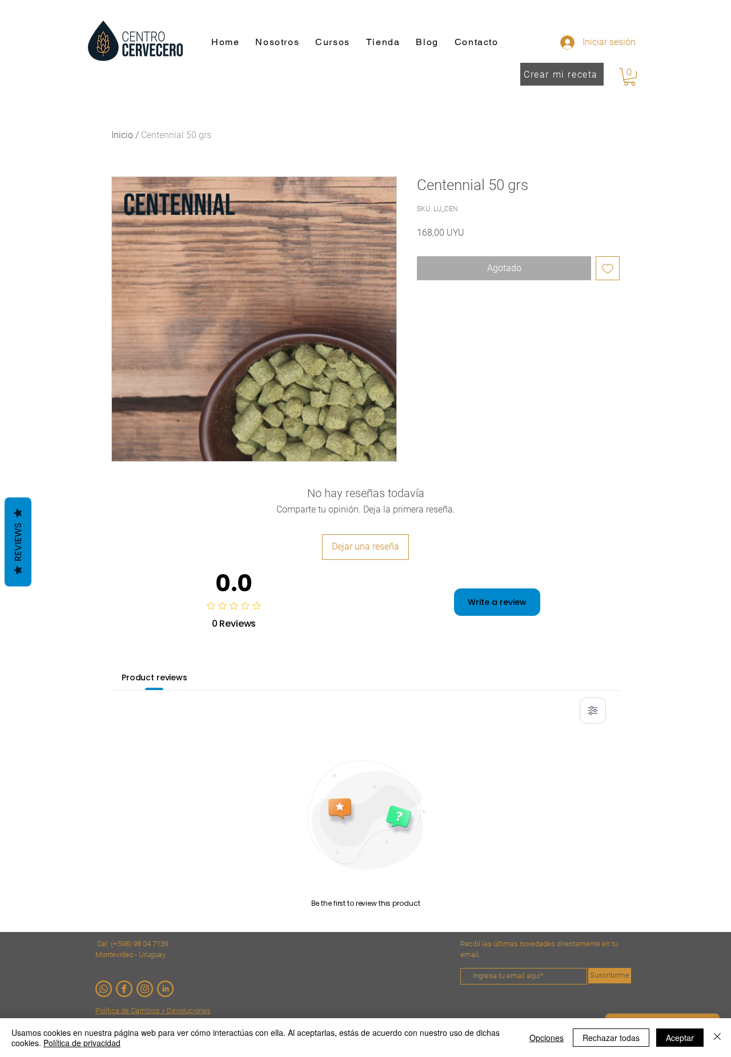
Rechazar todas (611, 1037)
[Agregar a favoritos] (608, 268)
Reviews (18, 542)
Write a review (497, 602)
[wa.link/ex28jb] (103, 989)
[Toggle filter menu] (593, 710)
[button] (629, 77)
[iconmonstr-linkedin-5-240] (165, 989)
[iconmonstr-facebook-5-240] (124, 989)
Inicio (122, 135)
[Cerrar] (717, 1037)
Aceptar (680, 1037)
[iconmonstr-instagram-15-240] (144, 989)
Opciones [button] (546, 1037)
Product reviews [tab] (154, 677)
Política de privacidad (82, 1042)
